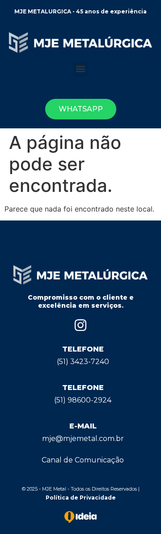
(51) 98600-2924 (82, 400)
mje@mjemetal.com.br (83, 438)
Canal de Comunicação (83, 460)
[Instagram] (80, 325)
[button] (80, 69)
